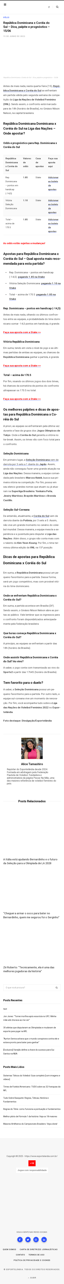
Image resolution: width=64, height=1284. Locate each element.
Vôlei (6, 17)
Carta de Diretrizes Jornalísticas (39, 1249)
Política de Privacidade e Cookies (32, 1260)
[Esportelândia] (22, 7)
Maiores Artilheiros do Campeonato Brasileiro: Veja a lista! (30, 1124)
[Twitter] (28, 1239)
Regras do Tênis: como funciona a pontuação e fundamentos (32, 1109)
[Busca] (55, 7)
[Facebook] (20, 1239)
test (5, 1009)
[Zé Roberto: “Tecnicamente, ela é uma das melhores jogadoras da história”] (32, 943)
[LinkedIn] (44, 1239)
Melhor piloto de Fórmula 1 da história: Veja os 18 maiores (30, 1116)
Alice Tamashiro (32, 764)
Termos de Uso (37, 1255)
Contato (20, 1255)
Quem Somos (9, 1249)
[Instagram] (36, 1239)
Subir (33, 1278)
